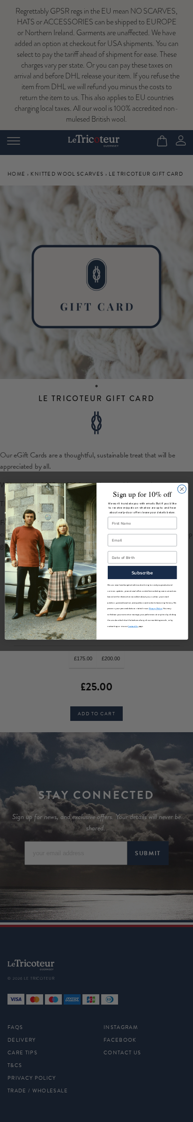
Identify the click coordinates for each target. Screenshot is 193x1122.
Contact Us (133, 625)
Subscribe (142, 572)
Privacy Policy (156, 608)
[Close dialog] (182, 489)
